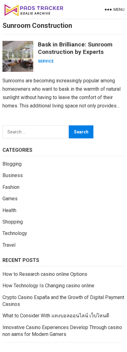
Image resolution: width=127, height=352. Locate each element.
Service (46, 61)
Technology (14, 233)
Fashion (10, 187)
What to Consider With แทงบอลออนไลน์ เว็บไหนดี (55, 316)
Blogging (12, 164)
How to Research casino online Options (44, 274)
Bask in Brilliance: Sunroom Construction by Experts (75, 48)
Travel (8, 245)
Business (12, 175)
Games (10, 199)
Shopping (12, 222)
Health (9, 210)
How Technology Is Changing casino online (48, 286)
